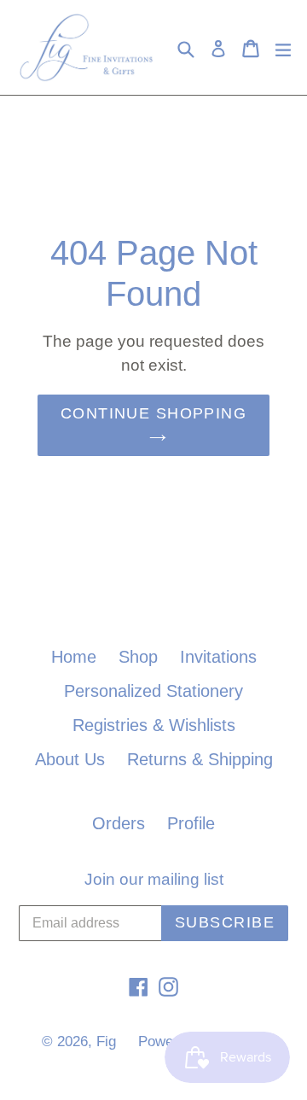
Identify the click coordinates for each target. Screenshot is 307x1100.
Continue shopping (153, 413)
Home (73, 656)
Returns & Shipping (200, 759)
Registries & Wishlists (153, 725)
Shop (138, 656)
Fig (106, 1041)
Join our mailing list (153, 879)
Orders (118, 823)
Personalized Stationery (153, 691)
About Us (70, 759)
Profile (191, 823)
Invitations (218, 656)
